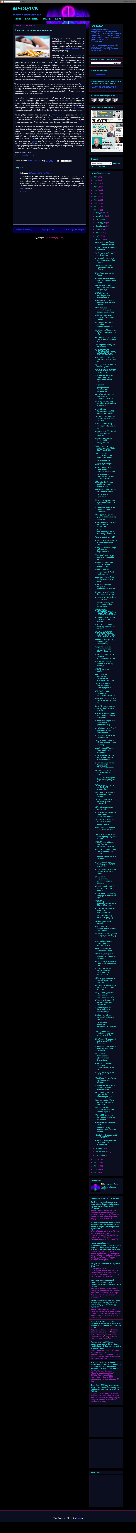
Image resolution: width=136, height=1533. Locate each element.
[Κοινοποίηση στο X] (66, 161)
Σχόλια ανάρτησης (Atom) (54, 238)
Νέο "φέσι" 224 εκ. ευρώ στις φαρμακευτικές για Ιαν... (105, 359)
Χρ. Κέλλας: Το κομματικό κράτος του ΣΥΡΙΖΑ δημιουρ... (105, 1041)
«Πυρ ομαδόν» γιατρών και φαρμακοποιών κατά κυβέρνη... (105, 743)
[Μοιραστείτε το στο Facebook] (68, 161)
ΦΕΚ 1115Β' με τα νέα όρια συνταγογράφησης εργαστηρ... (105, 1117)
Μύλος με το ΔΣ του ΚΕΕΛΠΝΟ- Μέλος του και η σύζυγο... (105, 288)
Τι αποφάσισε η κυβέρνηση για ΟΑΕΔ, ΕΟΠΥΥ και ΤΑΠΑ (105, 448)
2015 (96, 1159)
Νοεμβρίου (100, 216)
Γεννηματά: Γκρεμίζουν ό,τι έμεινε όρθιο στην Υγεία (104, 579)
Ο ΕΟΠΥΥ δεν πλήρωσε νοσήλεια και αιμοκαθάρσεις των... (104, 844)
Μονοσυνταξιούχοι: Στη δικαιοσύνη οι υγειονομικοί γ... (104, 642)
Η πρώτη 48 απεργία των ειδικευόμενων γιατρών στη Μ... (105, 280)
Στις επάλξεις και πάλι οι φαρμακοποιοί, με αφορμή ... (105, 794)
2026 (96, 177)
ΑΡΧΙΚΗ (18, 19)
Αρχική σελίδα (48, 230)
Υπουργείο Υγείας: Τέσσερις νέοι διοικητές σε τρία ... (105, 1130)
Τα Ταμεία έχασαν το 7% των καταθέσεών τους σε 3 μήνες (105, 418)
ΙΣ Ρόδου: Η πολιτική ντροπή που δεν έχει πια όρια (105, 426)
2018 (96, 203)
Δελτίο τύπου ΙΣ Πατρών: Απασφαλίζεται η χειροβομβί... (105, 750)
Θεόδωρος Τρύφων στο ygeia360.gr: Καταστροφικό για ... (104, 1095)
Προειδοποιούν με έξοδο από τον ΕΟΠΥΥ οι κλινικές (105, 888)
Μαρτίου (99, 1148)
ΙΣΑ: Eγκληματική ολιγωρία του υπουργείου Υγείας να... (105, 693)
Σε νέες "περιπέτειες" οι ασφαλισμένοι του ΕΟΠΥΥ (105, 772)
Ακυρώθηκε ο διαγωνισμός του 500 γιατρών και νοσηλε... (104, 411)
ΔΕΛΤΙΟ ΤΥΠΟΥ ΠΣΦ (103, 464)
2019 (96, 200)
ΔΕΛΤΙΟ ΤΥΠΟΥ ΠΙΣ (103, 461)
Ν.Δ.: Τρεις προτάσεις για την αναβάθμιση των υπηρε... (105, 851)
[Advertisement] (107, 1421)
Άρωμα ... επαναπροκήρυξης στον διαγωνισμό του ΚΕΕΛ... (105, 532)
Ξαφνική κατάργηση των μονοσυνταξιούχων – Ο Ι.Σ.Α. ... (105, 502)
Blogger (79, 1518)
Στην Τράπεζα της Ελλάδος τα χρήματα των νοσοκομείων (104, 1034)
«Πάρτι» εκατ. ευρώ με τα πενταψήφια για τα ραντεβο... (105, 980)
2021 (96, 193)
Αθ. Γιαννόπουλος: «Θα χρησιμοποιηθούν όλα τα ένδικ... (105, 260)
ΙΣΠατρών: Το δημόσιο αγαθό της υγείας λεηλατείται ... (104, 484)
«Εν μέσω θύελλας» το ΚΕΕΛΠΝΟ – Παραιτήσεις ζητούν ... (105, 396)
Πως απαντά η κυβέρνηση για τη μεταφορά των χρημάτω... (105, 987)
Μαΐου (98, 236)
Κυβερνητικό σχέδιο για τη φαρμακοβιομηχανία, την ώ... (106, 542)
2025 (96, 180)
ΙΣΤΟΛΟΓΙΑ (47, 19)
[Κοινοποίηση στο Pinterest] (70, 161)
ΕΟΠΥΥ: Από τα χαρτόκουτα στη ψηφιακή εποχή (102, 295)
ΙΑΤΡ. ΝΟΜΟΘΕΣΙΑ (31, 19)
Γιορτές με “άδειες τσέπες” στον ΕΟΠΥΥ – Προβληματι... (105, 572)
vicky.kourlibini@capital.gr (24, 155)
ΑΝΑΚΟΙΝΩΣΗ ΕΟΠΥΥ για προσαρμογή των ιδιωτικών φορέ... (105, 1087)
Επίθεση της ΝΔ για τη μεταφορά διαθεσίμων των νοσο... (105, 1017)
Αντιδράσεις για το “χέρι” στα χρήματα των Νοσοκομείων (105, 730)
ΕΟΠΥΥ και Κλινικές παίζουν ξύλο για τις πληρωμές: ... (104, 664)
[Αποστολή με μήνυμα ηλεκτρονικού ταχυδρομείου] (62, 161)
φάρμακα (77, 108)
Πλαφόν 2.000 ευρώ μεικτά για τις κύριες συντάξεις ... (106, 936)
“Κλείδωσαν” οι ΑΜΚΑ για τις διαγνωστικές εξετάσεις (105, 1080)
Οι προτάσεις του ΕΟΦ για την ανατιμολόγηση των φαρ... (105, 339)
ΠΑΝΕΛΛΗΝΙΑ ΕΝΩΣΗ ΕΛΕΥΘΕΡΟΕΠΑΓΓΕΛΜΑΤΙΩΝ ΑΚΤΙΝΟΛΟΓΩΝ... (106, 634)
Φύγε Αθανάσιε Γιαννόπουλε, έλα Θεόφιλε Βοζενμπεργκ (105, 310)
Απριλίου (99, 239)
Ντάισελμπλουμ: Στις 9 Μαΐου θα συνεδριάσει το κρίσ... (105, 302)
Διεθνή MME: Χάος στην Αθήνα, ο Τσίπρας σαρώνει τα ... (105, 509)
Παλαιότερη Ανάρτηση (74, 230)
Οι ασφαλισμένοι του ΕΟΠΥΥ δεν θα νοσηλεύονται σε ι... (104, 943)
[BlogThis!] (64, 161)
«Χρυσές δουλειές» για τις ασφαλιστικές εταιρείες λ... (105, 780)
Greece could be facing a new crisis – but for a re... (105, 829)
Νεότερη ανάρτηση (23, 230)
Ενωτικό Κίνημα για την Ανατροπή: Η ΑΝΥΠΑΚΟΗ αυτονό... (104, 765)
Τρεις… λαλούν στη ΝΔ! (105, 537)
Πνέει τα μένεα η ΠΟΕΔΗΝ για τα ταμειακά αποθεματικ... (105, 524)
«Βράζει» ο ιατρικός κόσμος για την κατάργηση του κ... (103, 686)
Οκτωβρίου (100, 219)
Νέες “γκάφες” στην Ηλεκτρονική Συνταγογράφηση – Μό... (106, 469)
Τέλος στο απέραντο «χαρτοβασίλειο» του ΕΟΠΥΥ (104, 268)
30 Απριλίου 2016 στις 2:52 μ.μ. (40, 173)
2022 (96, 190)
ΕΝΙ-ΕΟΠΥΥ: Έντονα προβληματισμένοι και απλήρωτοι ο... (105, 627)
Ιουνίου (99, 233)
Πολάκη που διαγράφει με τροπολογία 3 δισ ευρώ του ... (105, 963)
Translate (101, 166)
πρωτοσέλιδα (103, 152)
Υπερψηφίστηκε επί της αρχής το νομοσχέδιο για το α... (104, 557)
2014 (96, 1163)
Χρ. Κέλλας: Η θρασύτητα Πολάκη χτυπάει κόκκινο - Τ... (105, 332)
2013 (96, 1166)
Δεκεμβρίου (101, 213)
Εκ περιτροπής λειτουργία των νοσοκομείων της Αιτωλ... (105, 871)
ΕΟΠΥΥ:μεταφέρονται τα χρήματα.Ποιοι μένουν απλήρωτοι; (105, 715)
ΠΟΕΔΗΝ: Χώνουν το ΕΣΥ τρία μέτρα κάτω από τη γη (105, 700)
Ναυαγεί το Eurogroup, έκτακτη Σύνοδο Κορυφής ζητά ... (104, 564)
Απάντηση (23, 191)
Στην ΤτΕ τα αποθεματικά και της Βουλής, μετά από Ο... (105, 708)
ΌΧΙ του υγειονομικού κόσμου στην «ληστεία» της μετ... (105, 956)
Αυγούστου (100, 226)
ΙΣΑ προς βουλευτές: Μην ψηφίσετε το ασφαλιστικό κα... (105, 550)
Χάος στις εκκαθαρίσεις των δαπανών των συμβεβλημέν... (104, 605)
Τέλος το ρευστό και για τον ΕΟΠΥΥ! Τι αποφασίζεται (104, 787)
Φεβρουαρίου (101, 1152)
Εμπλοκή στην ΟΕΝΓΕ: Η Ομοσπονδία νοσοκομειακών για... (105, 814)
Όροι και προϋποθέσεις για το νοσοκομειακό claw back (104, 1102)
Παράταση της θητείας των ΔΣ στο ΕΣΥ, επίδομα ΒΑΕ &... (104, 441)
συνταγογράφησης (72, 48)
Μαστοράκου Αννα (110, 1184)
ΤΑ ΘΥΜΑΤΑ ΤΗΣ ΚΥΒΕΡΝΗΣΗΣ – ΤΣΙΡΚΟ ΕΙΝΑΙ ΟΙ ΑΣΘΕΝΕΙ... (106, 352)
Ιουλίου (99, 229)
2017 (96, 207)
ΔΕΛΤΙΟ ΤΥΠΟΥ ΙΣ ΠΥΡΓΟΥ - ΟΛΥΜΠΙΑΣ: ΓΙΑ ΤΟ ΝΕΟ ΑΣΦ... (104, 477)
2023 (96, 187)
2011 (96, 1173)
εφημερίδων (112, 152)
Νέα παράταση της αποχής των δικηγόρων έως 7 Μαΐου (105, 928)
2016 (96, 210)
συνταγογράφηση (57, 115)
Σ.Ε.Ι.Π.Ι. (58, 19)
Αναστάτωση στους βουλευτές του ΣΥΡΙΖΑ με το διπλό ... (105, 864)
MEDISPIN (25, 9)
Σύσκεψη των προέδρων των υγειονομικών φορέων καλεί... (105, 822)
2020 (96, 197)
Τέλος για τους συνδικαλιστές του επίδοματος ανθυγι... (104, 455)
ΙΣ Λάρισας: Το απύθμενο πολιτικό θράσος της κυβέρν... (105, 619)
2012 (96, 1169)
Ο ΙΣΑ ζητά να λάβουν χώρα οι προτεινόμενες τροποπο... (105, 517)
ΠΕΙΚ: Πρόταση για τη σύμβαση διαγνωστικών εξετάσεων (105, 404)
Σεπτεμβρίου (101, 223)
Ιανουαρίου (100, 1155)
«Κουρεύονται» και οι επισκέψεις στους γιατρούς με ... (103, 802)
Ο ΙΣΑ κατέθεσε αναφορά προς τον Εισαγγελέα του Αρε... (105, 317)
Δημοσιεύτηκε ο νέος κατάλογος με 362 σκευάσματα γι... (103, 1010)
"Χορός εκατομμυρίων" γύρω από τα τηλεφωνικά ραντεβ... (104, 995)
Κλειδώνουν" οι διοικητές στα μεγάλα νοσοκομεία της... (105, 896)
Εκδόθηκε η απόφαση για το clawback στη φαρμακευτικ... (105, 1142)
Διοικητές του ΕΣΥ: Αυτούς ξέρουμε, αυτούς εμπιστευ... (106, 433)
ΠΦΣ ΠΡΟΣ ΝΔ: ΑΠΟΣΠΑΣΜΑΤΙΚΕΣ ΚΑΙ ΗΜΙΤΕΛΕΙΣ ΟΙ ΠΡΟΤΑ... (105, 612)
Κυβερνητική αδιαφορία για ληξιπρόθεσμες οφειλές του (105, 1002)
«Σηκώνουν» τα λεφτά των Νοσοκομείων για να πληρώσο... (105, 1048)
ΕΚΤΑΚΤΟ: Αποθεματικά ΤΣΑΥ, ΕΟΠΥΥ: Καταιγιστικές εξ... (105, 910)
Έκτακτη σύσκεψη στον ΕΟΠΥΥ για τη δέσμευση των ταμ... (106, 837)
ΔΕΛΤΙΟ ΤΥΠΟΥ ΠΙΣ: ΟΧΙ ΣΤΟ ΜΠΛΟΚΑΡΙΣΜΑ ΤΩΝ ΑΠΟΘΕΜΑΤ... (104, 757)
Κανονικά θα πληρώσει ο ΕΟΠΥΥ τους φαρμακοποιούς (105, 723)
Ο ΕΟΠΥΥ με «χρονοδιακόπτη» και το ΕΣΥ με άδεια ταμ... (105, 903)
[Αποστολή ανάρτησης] (58, 161)
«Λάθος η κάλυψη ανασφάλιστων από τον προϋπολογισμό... (105, 1109)
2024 (96, 183)
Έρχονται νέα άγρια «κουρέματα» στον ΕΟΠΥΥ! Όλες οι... (103, 649)
